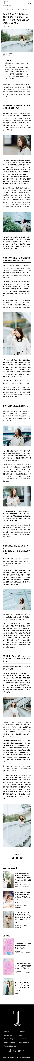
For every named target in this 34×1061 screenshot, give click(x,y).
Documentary (8, 1035)
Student (6, 1031)
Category (22, 1031)
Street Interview (9, 1042)
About (21, 1035)
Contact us (22, 1039)
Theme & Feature (10, 1046)
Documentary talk (10, 1039)
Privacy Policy (24, 1042)
